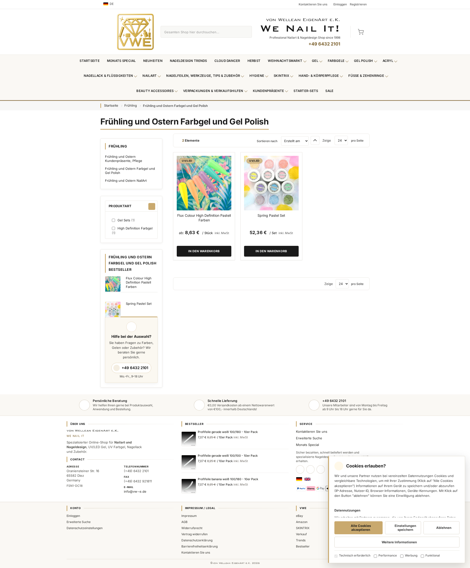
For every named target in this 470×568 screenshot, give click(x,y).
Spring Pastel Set (271, 215)
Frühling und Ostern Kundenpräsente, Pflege (123, 159)
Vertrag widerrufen (194, 534)
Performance (387, 555)
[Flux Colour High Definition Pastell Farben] (204, 183)
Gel (315, 61)
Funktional (432, 555)
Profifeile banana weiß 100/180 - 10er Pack (228, 479)
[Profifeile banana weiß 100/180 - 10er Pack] (188, 486)
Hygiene (256, 76)
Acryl (388, 61)
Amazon (301, 522)
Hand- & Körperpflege (319, 76)
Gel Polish (363, 61)
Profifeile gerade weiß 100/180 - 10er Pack (228, 432)
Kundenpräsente (268, 91)
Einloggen (73, 516)
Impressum (189, 516)
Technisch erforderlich (354, 555)
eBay (299, 516)
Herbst (254, 61)
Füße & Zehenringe (366, 76)
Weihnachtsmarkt (285, 61)
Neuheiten (153, 61)
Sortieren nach (267, 141)
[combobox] (200, 31)
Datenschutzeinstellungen (85, 528)
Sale (329, 91)
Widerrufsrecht (191, 528)
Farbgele (336, 61)
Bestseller (303, 546)
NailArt (149, 76)
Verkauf (301, 534)
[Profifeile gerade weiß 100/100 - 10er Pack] (188, 462)
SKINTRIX (302, 528)
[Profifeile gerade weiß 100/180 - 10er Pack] (188, 439)
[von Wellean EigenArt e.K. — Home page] (135, 31)
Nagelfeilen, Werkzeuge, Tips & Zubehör (203, 76)
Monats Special (121, 61)
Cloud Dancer (227, 61)
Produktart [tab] (120, 206)
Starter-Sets (306, 91)
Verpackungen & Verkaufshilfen (213, 91)
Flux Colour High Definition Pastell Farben (204, 217)
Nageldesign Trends (188, 61)
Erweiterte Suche (309, 438)
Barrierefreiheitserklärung (199, 546)
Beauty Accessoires (155, 91)
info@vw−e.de (135, 491)
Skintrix (281, 76)
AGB (184, 522)
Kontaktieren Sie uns (311, 431)
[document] (396, 509)
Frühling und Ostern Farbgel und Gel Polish (130, 171)
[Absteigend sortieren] (315, 140)
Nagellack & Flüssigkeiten (108, 76)
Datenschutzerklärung (196, 540)
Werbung (411, 555)
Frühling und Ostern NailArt (126, 180)
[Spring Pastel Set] (271, 183)
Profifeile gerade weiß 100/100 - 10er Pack (228, 455)
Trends (301, 540)
